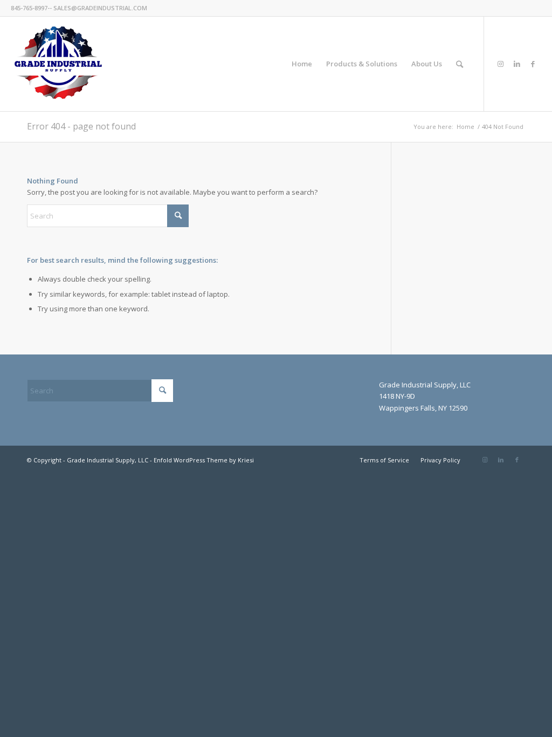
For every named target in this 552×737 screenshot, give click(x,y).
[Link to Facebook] (533, 64)
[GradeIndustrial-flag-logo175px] (58, 64)
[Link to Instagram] (501, 64)
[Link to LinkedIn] (517, 64)
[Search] (459, 64)
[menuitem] (302, 64)
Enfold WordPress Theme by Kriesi (204, 460)
